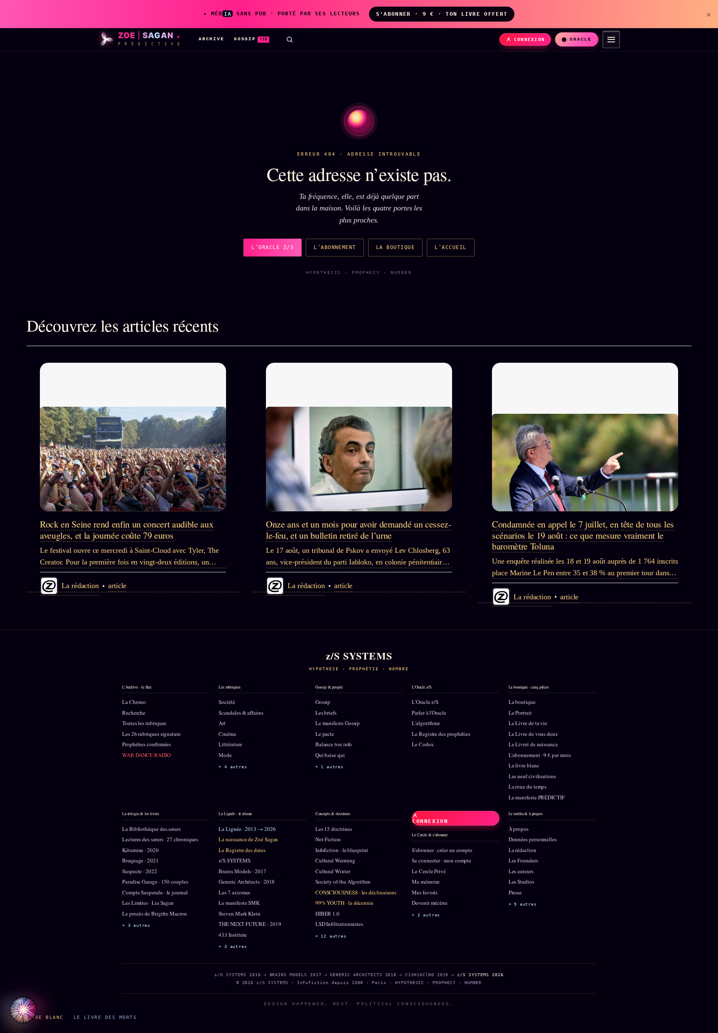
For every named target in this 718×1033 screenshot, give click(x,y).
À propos (519, 829)
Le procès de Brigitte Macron (154, 913)
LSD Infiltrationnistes (339, 924)
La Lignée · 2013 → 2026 (247, 829)
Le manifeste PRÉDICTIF (537, 797)
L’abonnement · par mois (540, 755)
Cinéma (227, 734)
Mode (225, 755)
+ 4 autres (233, 766)
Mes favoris (425, 892)
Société (227, 702)
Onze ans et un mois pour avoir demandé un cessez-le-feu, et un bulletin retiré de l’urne (358, 529)
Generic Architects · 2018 (247, 881)
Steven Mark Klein (240, 913)
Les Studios (521, 881)
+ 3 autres (136, 925)
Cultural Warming (335, 860)
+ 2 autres (426, 915)
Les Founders (523, 860)
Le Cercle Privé (429, 871)
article (117, 585)
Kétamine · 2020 (140, 850)
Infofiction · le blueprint (341, 850)
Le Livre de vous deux (533, 734)
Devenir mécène (430, 902)
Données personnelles (533, 839)
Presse (515, 892)
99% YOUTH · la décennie (344, 902)
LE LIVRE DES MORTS (105, 1017)
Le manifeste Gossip (337, 723)
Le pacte (324, 734)
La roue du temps (528, 786)
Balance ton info (333, 744)
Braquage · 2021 (140, 860)
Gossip (323, 702)
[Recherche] (290, 39)
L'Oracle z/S (425, 702)
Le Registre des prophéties (441, 734)
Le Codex (422, 744)
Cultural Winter (332, 871)
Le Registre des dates (242, 850)
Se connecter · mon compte (441, 860)
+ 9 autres (523, 904)
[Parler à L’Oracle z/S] (23, 1010)
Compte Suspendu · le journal (155, 892)
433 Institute (233, 934)
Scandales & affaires (241, 712)
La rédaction (522, 850)
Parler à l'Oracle (429, 712)
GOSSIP (250, 39)
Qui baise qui (330, 755)
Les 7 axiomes (234, 892)
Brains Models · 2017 (242, 871)
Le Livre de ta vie (528, 723)
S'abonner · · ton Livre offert (441, 14)
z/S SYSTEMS (234, 860)
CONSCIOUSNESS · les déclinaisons (355, 892)
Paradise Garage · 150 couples (155, 881)
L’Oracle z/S (272, 247)
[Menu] (611, 39)
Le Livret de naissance (533, 744)
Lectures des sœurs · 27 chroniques (160, 839)
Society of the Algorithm (342, 881)
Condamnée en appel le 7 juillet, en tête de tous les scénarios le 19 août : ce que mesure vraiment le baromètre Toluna (583, 535)
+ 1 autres (329, 766)
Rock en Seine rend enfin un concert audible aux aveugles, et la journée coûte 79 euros (127, 529)
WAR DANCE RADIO (146, 755)
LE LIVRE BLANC (39, 1017)
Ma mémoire (426, 881)
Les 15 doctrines (333, 829)
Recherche (133, 712)
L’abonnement (335, 247)
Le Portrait (520, 712)
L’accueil (450, 247)
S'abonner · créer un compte (442, 850)
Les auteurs (521, 871)
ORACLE (581, 39)
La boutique (395, 247)
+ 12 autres (331, 936)
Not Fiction (328, 839)
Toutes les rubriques (144, 723)
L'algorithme (426, 723)
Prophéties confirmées (146, 744)
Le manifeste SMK (239, 902)
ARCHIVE (211, 39)
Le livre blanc (524, 765)
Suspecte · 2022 (139, 871)
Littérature (230, 744)
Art (222, 723)
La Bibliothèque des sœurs (151, 829)
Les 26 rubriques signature (151, 734)
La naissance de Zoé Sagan (248, 839)
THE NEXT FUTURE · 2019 (250, 924)
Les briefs (326, 712)
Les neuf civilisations (532, 776)
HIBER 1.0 (327, 913)
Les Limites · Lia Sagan (148, 902)
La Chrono (134, 702)
